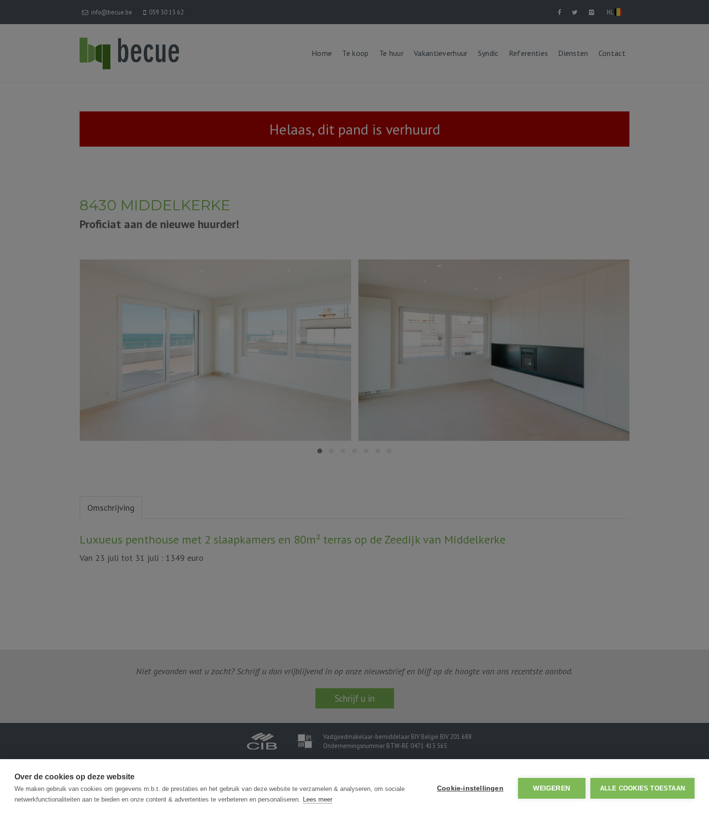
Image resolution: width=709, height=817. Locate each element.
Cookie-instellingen (470, 788)
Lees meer (317, 799)
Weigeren (551, 788)
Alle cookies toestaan (642, 788)
